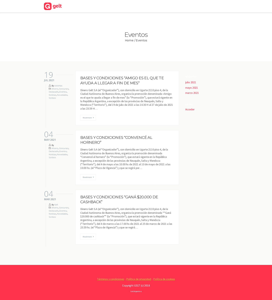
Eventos (63, 91)
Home (129, 40)
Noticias (52, 94)
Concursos (64, 88)
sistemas (58, 85)
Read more (87, 117)
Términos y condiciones (110, 279)
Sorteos (52, 97)
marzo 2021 (192, 93)
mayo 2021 (191, 87)
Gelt (56, 204)
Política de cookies (164, 279)
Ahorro (55, 88)
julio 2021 (190, 82)
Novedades (62, 94)
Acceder (190, 109)
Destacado (54, 91)
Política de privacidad (138, 279)
